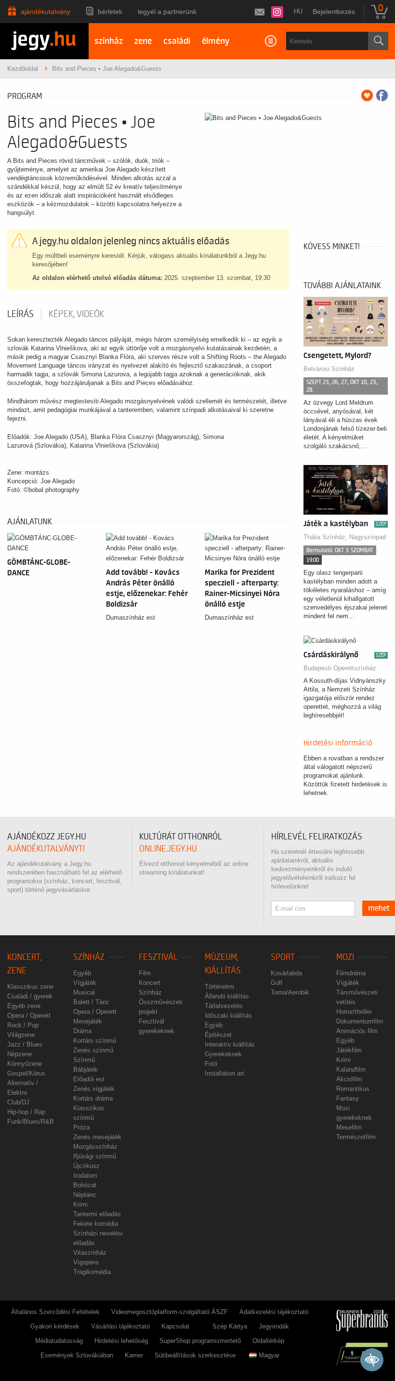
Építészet (218, 1034)
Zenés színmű (93, 1050)
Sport (283, 957)
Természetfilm (356, 1137)
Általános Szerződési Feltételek (55, 1311)
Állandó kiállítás (227, 996)
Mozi (345, 957)
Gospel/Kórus (26, 1073)
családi (176, 41)
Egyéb (82, 973)
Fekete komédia (95, 1223)
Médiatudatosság (59, 1340)
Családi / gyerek (30, 996)
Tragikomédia (92, 1271)
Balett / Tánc (91, 1002)
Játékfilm (349, 1050)
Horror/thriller (354, 1011)
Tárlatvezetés (224, 1005)
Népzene (19, 1054)
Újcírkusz (86, 1165)
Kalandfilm (351, 1069)
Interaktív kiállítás (230, 1044)
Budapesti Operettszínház (339, 668)
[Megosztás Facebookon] (382, 95)
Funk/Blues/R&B (30, 1121)
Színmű (84, 1059)
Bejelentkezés (334, 11)
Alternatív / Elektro (22, 1087)
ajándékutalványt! (46, 849)
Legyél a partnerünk (167, 11)
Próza (81, 1127)
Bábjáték (85, 1069)
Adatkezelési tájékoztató (273, 1311)
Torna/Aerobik (290, 992)
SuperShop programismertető (200, 1340)
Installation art (224, 1073)
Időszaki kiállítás (228, 1015)
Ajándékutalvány (45, 11)
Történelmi (219, 986)
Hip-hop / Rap (26, 1111)
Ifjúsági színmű (94, 1156)
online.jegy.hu (168, 849)
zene (143, 41)
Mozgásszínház (95, 1146)
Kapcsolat (175, 1326)
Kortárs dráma (93, 1098)
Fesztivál (158, 957)
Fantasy (347, 1098)
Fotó (211, 1063)
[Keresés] (378, 41)
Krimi (80, 1204)
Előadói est (89, 1079)
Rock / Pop (23, 1025)
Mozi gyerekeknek (354, 1112)
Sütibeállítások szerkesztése (195, 1355)
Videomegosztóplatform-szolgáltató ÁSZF (169, 1311)
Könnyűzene (24, 1063)
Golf (276, 982)
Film (145, 973)
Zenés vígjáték (94, 1088)
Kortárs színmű (94, 1040)
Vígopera (85, 1262)
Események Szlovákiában (76, 1355)
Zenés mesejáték (97, 1137)
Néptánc (84, 1194)
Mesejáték (87, 1021)
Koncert (149, 982)
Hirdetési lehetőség (121, 1340)
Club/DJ (18, 1102)
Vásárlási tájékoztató (120, 1326)
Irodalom (85, 1175)
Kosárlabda (286, 973)
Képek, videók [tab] (76, 314)
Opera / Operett (29, 1015)
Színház (89, 957)
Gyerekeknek (223, 1054)
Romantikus (352, 1088)
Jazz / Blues (24, 1044)
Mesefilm (349, 1127)
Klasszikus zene (30, 986)
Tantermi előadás (97, 1214)
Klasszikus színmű (88, 1112)
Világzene (21, 1034)
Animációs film (357, 1031)
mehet (379, 908)
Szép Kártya (229, 1326)
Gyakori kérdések (54, 1326)
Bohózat (84, 1185)
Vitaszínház (89, 1252)
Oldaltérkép (268, 1340)
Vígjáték (84, 982)
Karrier (134, 1355)
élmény (215, 41)
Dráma (82, 1031)
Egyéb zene (23, 1005)
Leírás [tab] (20, 314)
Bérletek (110, 11)
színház (108, 41)
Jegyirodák (274, 1326)
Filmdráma (351, 973)
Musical (84, 992)
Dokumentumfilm (359, 1021)
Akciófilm (349, 1079)
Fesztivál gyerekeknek (156, 1026)
